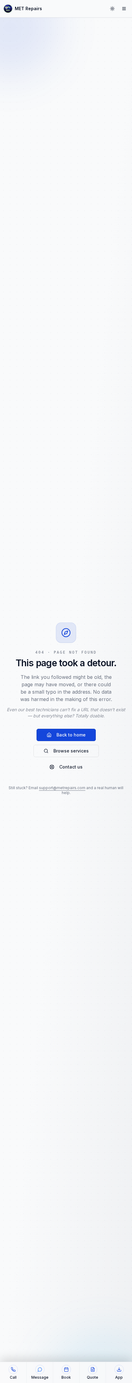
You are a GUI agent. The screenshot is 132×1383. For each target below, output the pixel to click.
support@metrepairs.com (62, 787)
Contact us (71, 766)
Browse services (71, 750)
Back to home (71, 734)
